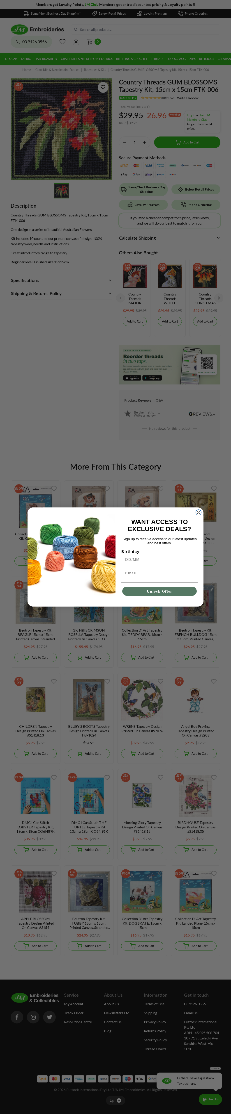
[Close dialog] (198, 512)
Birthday (130, 552)
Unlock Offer (159, 591)
